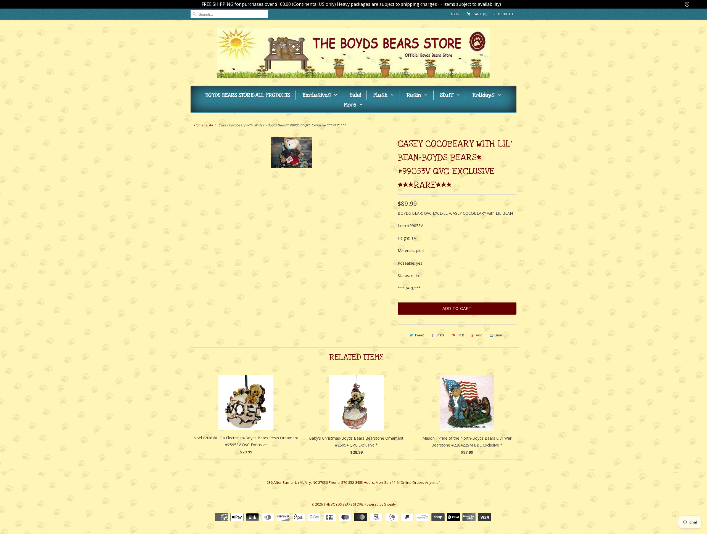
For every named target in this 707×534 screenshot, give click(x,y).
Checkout (504, 14)
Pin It (460, 335)
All (211, 125)
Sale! (355, 95)
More (350, 105)
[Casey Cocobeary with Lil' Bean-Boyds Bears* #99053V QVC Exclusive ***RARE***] (291, 152)
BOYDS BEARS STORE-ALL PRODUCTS (247, 95)
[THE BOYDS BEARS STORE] (353, 54)
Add (479, 335)
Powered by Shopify (380, 504)
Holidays (484, 95)
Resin (414, 95)
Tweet (419, 335)
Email (498, 335)
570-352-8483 (352, 482)
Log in (454, 14)
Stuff (446, 95)
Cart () (479, 14)
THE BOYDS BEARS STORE (343, 504)
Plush (380, 95)
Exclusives (316, 95)
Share (440, 335)
